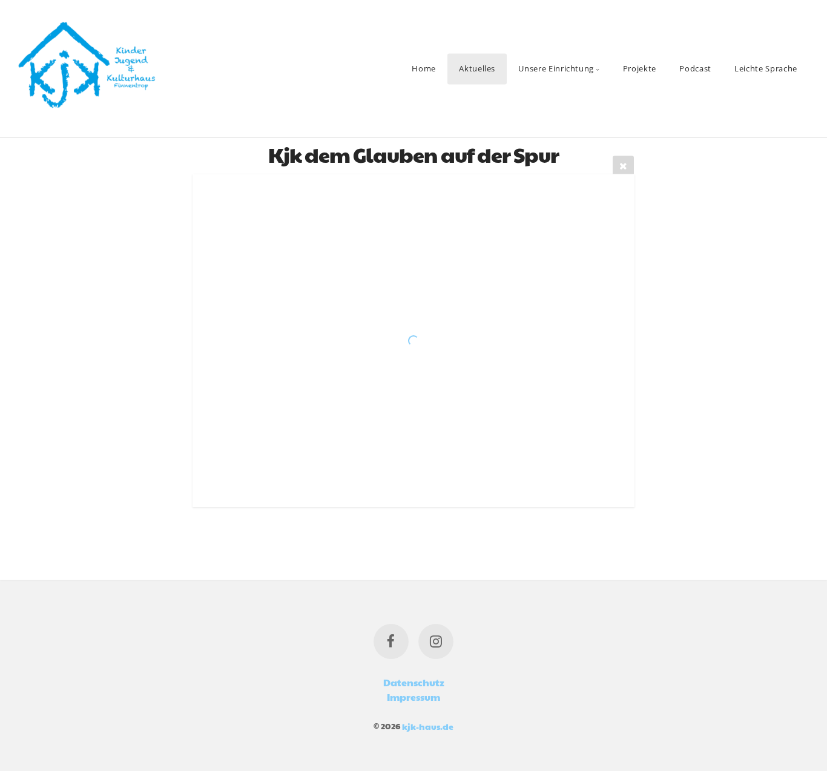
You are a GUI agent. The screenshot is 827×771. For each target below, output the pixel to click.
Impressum (413, 697)
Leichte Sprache (765, 68)
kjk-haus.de (427, 726)
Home (424, 68)
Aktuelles (477, 68)
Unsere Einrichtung (556, 68)
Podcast (695, 68)
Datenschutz (413, 682)
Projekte (639, 68)
